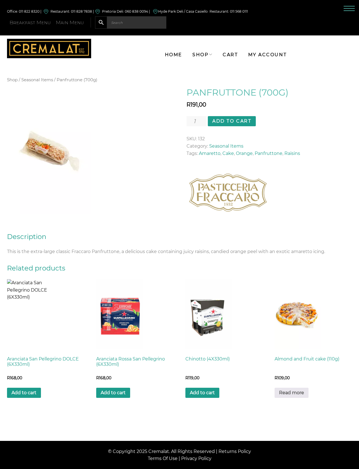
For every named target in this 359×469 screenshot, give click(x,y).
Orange (244, 153)
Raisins (292, 153)
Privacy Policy (196, 458)
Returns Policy (234, 451)
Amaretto (209, 153)
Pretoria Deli (111, 11)
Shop (12, 79)
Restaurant (59, 11)
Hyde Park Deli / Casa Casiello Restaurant (193, 11)
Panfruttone (268, 153)
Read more (291, 392)
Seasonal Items (37, 79)
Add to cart (231, 121)
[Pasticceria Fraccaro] (228, 192)
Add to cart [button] (23, 392)
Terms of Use (163, 458)
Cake (228, 153)
